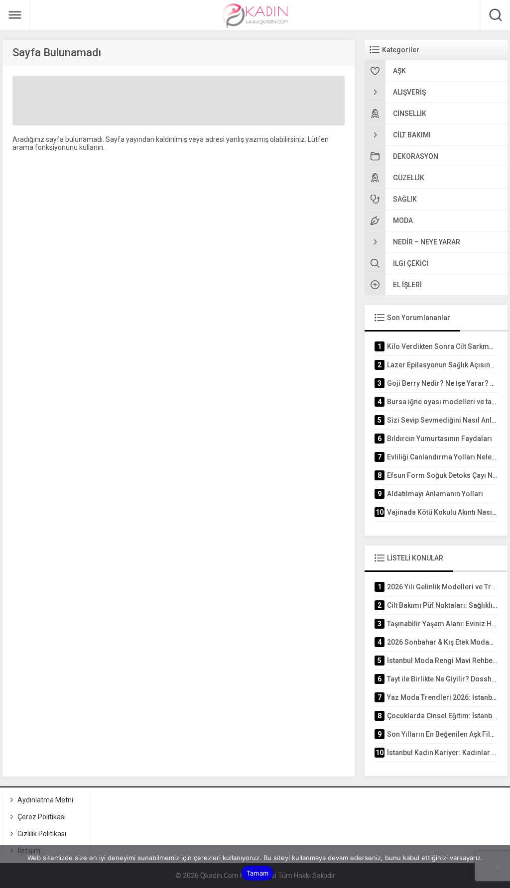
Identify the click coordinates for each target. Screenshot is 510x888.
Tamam (257, 873)
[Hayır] (498, 867)
